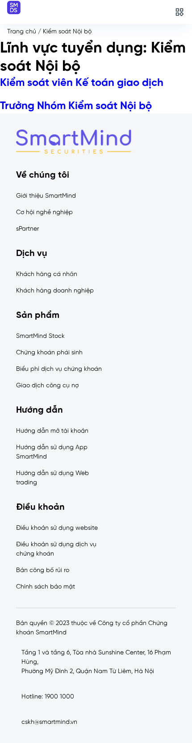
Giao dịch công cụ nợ (47, 385)
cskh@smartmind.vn (49, 722)
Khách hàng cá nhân (46, 274)
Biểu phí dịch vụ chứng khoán (59, 369)
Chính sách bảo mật (45, 587)
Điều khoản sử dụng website (57, 528)
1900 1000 (59, 697)
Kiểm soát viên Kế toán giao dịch (81, 83)
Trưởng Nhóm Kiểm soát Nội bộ (76, 106)
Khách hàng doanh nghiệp (55, 291)
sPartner (27, 229)
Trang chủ (21, 31)
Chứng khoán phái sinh (49, 352)
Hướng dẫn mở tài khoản (52, 431)
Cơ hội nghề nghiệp (44, 212)
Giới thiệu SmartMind (46, 196)
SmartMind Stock (40, 336)
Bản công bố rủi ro (42, 570)
